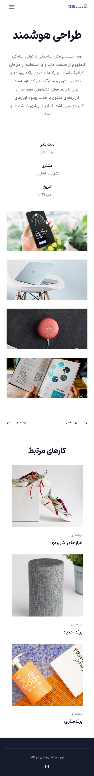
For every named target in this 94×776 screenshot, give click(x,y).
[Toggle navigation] (12, 7)
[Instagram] (47, 766)
